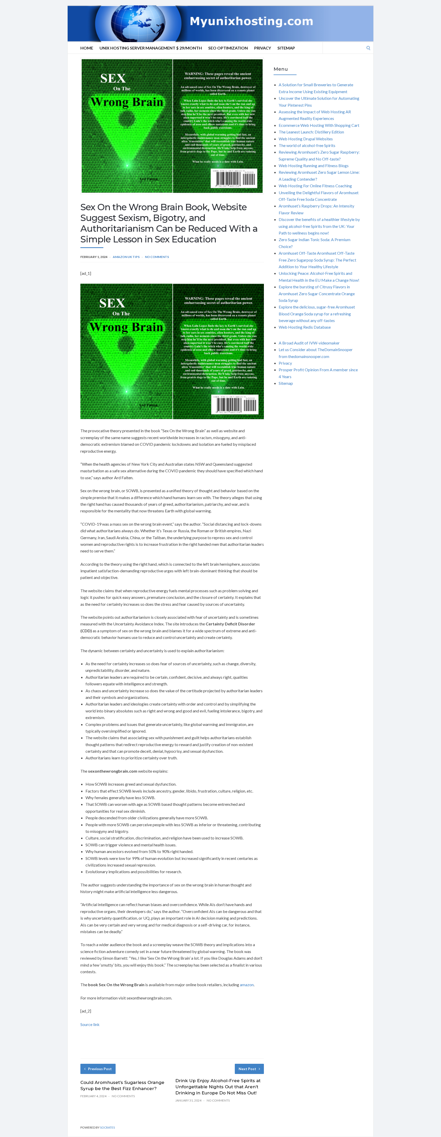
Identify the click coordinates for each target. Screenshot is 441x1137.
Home (86, 47)
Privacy (262, 47)
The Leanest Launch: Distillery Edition (311, 131)
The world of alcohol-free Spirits (307, 145)
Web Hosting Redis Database (305, 327)
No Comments (157, 257)
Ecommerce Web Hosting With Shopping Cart (319, 125)
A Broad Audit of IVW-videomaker (309, 342)
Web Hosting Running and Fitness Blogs (314, 165)
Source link (90, 1024)
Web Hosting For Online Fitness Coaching (315, 185)
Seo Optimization (228, 47)
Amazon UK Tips (126, 257)
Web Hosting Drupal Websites (306, 138)
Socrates (107, 1127)
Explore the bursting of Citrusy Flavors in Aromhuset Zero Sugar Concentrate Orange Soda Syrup (317, 293)
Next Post (247, 1069)
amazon (247, 984)
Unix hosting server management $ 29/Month (151, 47)
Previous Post (100, 1069)
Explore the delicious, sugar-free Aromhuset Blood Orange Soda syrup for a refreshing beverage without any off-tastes (317, 313)
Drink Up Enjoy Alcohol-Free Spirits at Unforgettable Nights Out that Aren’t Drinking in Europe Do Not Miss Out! (218, 1086)
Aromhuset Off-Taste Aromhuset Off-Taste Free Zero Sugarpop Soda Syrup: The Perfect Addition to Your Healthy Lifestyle (317, 260)
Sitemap (286, 47)
